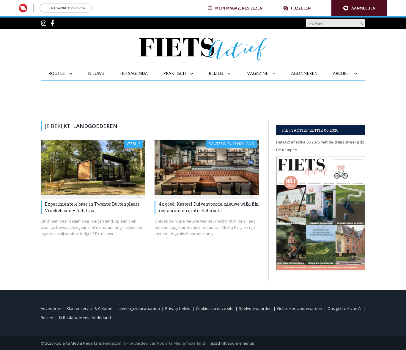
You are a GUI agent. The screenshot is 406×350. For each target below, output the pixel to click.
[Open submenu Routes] (74, 73)
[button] (359, 8)
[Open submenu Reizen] (232, 73)
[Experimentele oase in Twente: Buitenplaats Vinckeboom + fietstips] (93, 167)
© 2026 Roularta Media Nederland (71, 343)
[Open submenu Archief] (359, 73)
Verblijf (133, 143)
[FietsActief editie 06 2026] (320, 213)
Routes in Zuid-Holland (231, 143)
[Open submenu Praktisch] (195, 73)
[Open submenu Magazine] (277, 73)
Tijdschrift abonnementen (232, 343)
